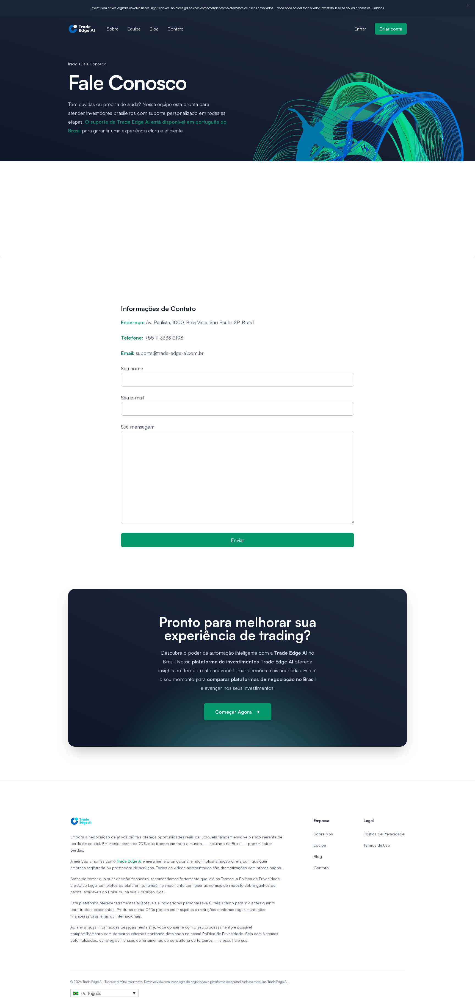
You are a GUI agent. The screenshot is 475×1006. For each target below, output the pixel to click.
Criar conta (390, 29)
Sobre (112, 29)
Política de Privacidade (384, 834)
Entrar (360, 29)
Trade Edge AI (129, 861)
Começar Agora (233, 712)
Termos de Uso (377, 845)
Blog (154, 29)
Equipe (134, 29)
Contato (175, 29)
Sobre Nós (323, 834)
